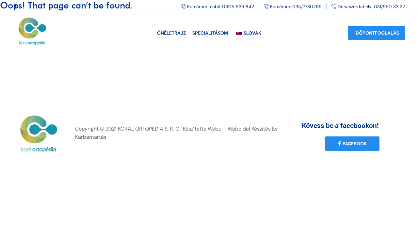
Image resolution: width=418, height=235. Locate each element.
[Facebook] (15, 6)
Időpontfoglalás (376, 33)
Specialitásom (210, 33)
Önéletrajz (171, 33)
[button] (352, 143)
